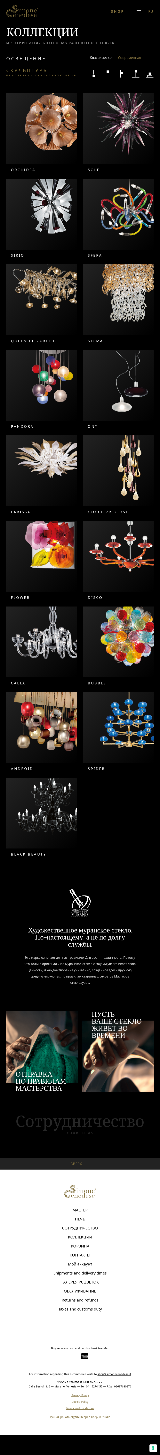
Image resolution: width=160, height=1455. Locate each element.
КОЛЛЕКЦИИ (80, 1237)
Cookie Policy (80, 1402)
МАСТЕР (80, 1210)
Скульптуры (41, 72)
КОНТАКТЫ (80, 1255)
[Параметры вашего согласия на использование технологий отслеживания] (153, 1448)
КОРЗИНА (80, 1246)
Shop (117, 11)
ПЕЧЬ (80, 1219)
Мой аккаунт (80, 1264)
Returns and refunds (80, 1300)
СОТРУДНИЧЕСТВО (80, 1228)
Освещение (26, 58)
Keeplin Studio (100, 1417)
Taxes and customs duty (80, 1309)
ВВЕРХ (76, 1163)
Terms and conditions (80, 1408)
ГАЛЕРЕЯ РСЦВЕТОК (80, 1282)
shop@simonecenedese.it (114, 1374)
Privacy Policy (80, 1395)
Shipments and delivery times (80, 1273)
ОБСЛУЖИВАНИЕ (80, 1291)
